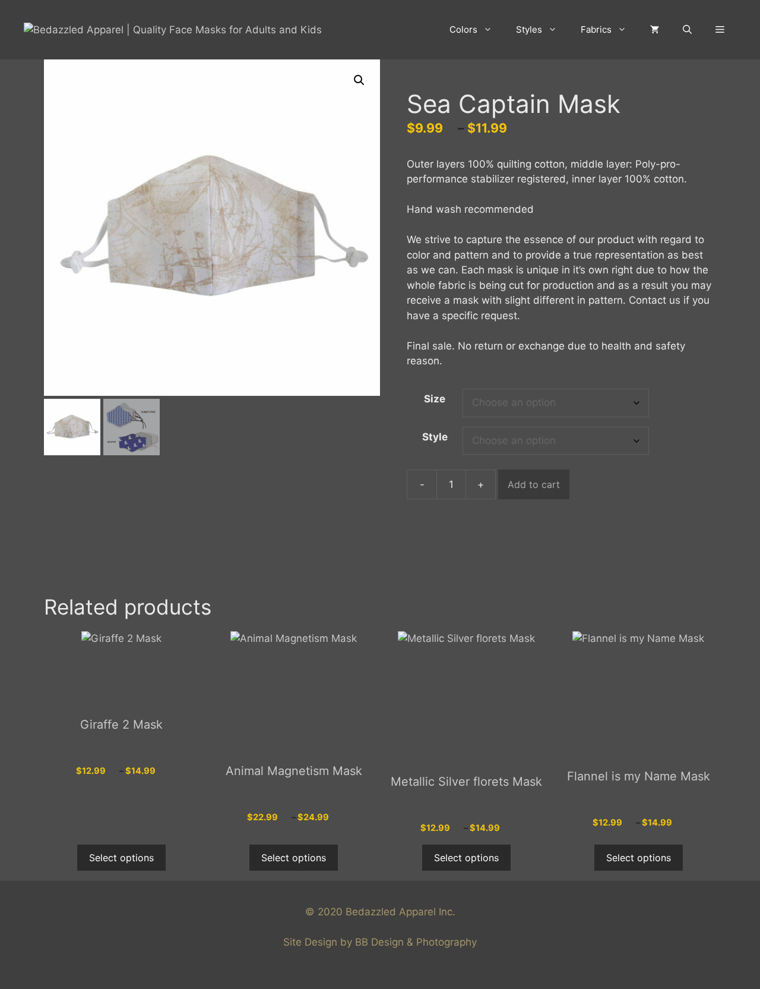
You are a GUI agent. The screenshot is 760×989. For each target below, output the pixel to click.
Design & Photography (424, 942)
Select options (121, 858)
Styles (529, 29)
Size (434, 399)
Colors (463, 29)
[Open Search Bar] (687, 30)
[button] (720, 30)
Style (435, 437)
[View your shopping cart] (654, 30)
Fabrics (596, 29)
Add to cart (534, 484)
